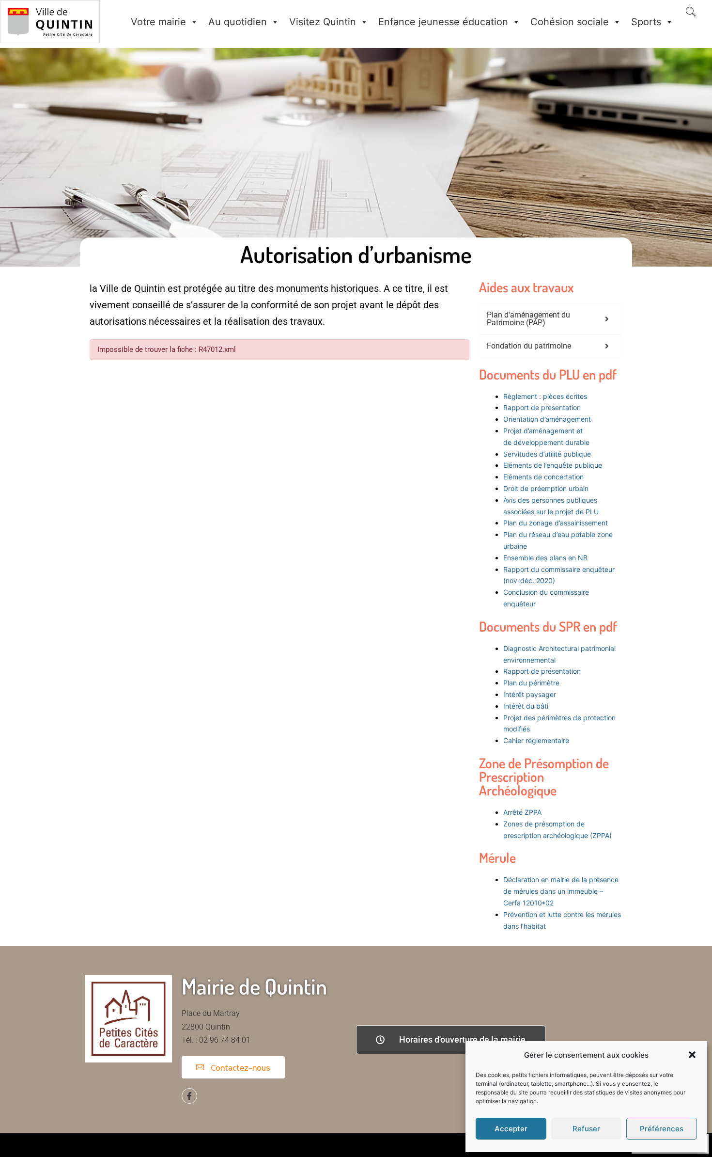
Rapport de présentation (542, 407)
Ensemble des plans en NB (545, 558)
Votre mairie (158, 22)
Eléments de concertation (543, 477)
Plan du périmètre (531, 683)
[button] (692, 1055)
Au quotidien (237, 22)
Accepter (511, 1128)
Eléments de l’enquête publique (552, 465)
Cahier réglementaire (537, 740)
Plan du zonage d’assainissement (555, 523)
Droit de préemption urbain (545, 488)
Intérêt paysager (529, 694)
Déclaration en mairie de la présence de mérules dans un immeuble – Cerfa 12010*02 (561, 891)
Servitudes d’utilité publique (547, 454)
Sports (646, 22)
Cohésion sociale (569, 22)
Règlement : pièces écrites (545, 396)
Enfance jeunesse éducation (443, 22)
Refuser (586, 1128)
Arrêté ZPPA (522, 812)
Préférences (661, 1128)
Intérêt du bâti (525, 706)
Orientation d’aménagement (547, 419)
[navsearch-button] (690, 12)
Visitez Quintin (322, 22)
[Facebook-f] (189, 1096)
